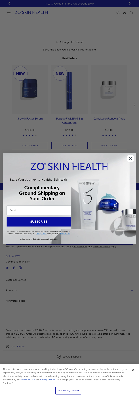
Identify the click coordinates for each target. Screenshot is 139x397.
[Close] (133, 370)
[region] (69, 380)
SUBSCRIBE (38, 221)
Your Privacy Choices (68, 390)
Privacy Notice (47, 379)
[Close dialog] (130, 158)
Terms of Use (28, 379)
